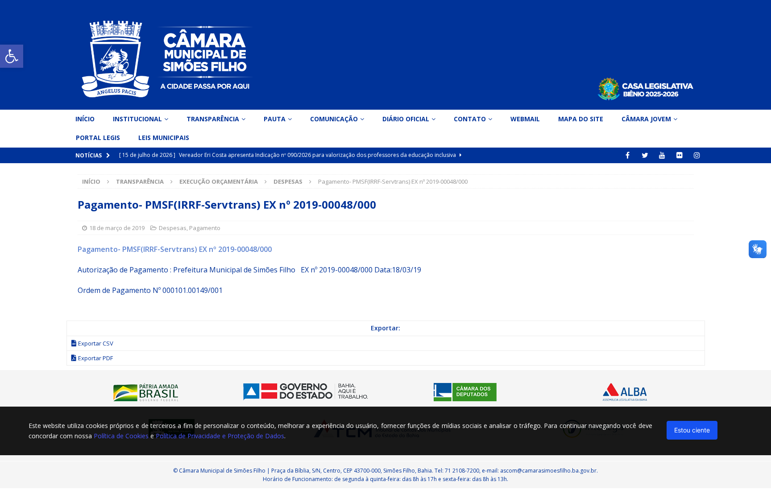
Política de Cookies (121, 436)
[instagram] (697, 155)
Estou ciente (692, 430)
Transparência (213, 119)
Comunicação (334, 119)
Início (85, 119)
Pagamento (204, 228)
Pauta (275, 119)
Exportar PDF (95, 358)
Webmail (525, 119)
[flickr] (680, 155)
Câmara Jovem (646, 119)
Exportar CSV (95, 343)
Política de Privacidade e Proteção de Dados (220, 436)
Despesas (173, 228)
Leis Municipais (163, 137)
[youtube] (662, 155)
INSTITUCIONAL (137, 119)
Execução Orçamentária (218, 181)
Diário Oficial (405, 119)
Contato (470, 119)
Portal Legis (98, 137)
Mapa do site (580, 119)
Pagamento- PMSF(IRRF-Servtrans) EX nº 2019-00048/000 (175, 249)
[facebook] (627, 155)
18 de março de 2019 (117, 228)
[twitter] (645, 155)
